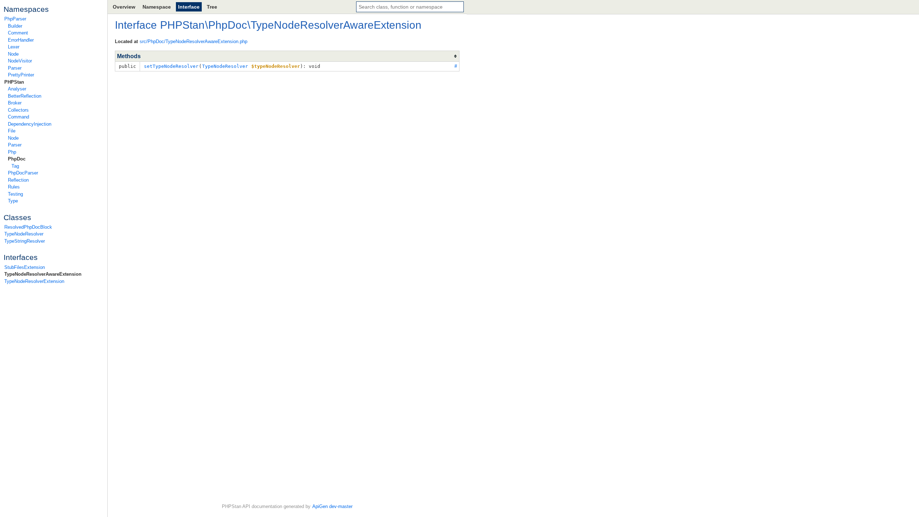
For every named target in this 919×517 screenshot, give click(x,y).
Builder (15, 26)
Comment (18, 33)
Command (18, 117)
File (11, 131)
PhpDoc (16, 159)
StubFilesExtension (24, 267)
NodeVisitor (20, 61)
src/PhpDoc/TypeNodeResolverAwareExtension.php (193, 41)
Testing (15, 194)
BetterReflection (24, 96)
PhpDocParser (23, 173)
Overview (124, 7)
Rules (14, 187)
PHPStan (14, 82)
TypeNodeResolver (23, 234)
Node (13, 54)
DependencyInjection (29, 124)
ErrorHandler (21, 40)
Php (12, 152)
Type (13, 201)
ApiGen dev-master (332, 506)
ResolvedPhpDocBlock (28, 227)
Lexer (13, 47)
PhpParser (15, 19)
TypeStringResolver (24, 241)
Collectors (18, 110)
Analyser (17, 89)
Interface (189, 7)
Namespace (157, 7)
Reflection (18, 180)
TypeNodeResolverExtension (34, 281)
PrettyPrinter (21, 75)
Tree (212, 7)
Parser (15, 68)
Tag (15, 166)
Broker (15, 103)
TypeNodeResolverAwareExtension (42, 274)
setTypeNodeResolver (171, 66)
